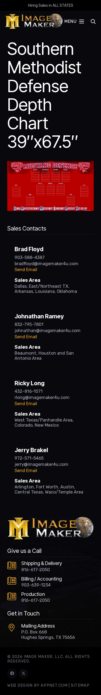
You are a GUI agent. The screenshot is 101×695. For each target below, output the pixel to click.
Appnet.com (54, 685)
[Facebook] (12, 673)
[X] (23, 673)
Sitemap (80, 685)
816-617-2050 (35, 569)
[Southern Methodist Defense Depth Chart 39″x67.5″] (50, 164)
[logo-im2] (34, 21)
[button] (74, 21)
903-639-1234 (36, 585)
